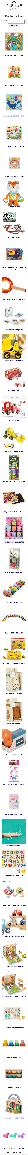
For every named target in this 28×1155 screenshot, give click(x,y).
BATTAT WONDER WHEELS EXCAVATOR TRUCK (14, 268)
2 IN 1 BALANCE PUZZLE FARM (14, 86)
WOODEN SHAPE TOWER (14, 1057)
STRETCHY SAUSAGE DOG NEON (14, 1148)
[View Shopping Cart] (20, 1152)
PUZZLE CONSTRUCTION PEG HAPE (14, 663)
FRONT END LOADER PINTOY (14, 451)
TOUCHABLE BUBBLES (14, 845)
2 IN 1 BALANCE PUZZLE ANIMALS (14, 55)
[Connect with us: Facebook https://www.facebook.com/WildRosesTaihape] (8, 1152)
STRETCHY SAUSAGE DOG (14, 754)
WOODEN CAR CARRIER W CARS (14, 936)
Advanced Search (14, 25)
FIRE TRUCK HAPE (14, 421)
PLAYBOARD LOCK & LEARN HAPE (14, 1118)
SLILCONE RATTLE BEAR (14, 724)
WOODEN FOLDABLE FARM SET (14, 966)
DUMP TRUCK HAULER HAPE (14, 360)
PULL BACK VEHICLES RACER (14, 633)
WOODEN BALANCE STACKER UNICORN (14, 906)
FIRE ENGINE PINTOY (14, 390)
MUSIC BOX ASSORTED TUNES (14, 572)
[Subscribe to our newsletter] (14, 1152)
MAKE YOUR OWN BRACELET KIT (14, 542)
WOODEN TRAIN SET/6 (14, 1088)
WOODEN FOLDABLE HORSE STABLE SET (14, 997)
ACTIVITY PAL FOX (14, 207)
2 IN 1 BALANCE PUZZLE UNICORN (14, 176)
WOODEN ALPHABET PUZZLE (14, 875)
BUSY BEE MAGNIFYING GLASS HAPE (14, 299)
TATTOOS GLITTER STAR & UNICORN (14, 784)
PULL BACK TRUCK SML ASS (14, 603)
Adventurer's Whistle (14, 237)
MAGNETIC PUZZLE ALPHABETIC (14, 512)
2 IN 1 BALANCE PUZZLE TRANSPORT (14, 146)
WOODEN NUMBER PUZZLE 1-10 (14, 1027)
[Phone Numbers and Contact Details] (17, 1152)
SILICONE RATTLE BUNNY (14, 693)
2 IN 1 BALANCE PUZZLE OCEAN (14, 116)
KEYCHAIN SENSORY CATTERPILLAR (14, 481)
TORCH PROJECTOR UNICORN (14, 815)
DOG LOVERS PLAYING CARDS (14, 330)
